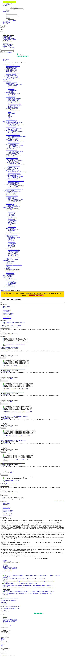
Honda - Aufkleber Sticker (13, 153)
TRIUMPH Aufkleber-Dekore (12, 179)
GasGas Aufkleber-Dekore (11, 148)
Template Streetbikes (10, 236)
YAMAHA (10, 231)
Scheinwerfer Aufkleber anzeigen (15, 98)
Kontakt (4, 622)
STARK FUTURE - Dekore (14, 173)
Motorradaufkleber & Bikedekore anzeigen (14, 122)
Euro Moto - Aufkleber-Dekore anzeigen (16, 124)
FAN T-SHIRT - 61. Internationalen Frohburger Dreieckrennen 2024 (14, 416)
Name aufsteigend (6, 310)
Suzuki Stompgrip (11, 222)
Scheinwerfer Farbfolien (13, 107)
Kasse (2, 640)
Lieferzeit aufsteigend (7, 316)
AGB (4, 618)
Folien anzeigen (11, 281)
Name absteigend (6, 311)
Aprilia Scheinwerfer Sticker (14, 99)
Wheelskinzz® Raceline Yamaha (14, 202)
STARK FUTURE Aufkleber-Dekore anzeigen (17, 171)
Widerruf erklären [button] (4, 636)
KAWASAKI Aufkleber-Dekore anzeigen (16, 163)
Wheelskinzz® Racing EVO (11, 193)
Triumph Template (11, 246)
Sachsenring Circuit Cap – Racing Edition (9, 600)
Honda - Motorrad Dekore (13, 152)
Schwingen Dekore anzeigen (14, 110)
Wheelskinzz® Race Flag (11, 197)
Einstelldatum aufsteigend (8, 313)
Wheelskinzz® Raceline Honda (14, 201)
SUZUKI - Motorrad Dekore (14, 177)
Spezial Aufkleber (11, 87)
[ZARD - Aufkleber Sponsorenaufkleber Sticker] (11, 606)
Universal (10, 225)
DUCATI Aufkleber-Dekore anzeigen (15, 145)
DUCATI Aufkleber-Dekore (11, 144)
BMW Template (11, 239)
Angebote (2, 644)
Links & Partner (9, 3)
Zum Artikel (3, 336)
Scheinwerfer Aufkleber (10, 97)
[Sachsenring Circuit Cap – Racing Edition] (9, 598)
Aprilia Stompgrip (11, 212)
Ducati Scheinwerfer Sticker (13, 101)
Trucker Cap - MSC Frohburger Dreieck (9, 483)
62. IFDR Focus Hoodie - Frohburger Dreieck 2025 (11, 347)
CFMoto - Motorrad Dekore (13, 141)
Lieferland (8, 9)
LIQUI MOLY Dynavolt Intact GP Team (14, 265)
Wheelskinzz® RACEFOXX (11, 192)
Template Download (7, 40)
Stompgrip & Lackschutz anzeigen (12, 208)
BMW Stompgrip (11, 213)
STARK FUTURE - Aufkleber (14, 174)
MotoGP (7, 266)
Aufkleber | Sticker (7, 37)
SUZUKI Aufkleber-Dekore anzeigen (15, 176)
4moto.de (7, 262)
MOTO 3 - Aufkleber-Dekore (12, 158)
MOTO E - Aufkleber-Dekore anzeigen (16, 160)
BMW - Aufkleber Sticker (13, 138)
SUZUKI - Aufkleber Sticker (14, 178)
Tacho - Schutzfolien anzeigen (14, 229)
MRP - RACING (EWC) (13, 129)
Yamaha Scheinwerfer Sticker (14, 106)
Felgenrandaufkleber (10, 92)
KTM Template (11, 244)
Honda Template (11, 242)
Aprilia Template (11, 238)
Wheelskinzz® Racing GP (11, 194)
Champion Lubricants (7, 45)
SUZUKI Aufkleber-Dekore (11, 175)
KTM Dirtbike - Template (13, 254)
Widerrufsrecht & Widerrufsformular (10, 619)
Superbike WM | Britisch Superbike (13, 269)
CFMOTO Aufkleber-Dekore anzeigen (16, 140)
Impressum (5, 617)
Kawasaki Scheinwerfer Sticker (14, 104)
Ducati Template (11, 240)
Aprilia (9, 112)
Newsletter (3, 643)
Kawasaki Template (12, 243)
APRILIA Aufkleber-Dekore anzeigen (15, 131)
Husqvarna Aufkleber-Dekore (12, 154)
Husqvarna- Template (12, 253)
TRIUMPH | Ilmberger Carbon (12, 76)
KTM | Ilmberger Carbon (11, 74)
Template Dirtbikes (9, 248)
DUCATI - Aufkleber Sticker (14, 147)
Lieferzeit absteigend (7, 318)
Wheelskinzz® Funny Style (11, 205)
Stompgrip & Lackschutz (8, 41)
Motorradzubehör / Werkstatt (9, 47)
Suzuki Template (11, 245)
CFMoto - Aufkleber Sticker (13, 143)
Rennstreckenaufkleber (12, 90)
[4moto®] (4, 25)
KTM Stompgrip (11, 219)
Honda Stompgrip (11, 216)
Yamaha (9, 118)
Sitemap (2, 645)
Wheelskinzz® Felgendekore (9, 38)
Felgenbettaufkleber (12, 95)
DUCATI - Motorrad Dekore (14, 146)
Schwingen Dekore (9, 109)
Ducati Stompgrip (11, 215)
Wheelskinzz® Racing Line (11, 198)
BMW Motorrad (11, 113)
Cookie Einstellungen (7, 624)
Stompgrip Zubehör (12, 227)
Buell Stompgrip (11, 214)
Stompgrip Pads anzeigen (13, 211)
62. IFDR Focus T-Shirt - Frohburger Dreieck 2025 (11, 325)
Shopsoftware (3, 655)
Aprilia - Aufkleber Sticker (13, 133)
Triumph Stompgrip (12, 223)
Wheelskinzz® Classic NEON (12, 196)
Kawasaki (10, 116)
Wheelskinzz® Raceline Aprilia (14, 200)
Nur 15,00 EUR (4, 603)
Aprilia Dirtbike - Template (13, 251)
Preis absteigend (6, 307)
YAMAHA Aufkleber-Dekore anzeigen (16, 185)
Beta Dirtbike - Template (13, 252)
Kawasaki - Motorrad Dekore (14, 164)
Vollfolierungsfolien (12, 283)
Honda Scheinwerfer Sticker (13, 102)
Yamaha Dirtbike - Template (13, 257)
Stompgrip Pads (9, 209)
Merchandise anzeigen (10, 261)
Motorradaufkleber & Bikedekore (9, 39)
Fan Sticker (10, 91)
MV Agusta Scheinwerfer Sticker (14, 105)
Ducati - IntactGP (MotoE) (13, 161)
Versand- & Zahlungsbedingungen (10, 620)
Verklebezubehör (9, 284)
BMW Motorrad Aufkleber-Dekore (13, 135)
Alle (4, 33)
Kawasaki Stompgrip (12, 217)
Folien (7, 280)
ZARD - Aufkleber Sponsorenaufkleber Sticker (10, 608)
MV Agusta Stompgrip (12, 220)
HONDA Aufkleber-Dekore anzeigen (15, 151)
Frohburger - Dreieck (10, 273)
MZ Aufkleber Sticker (10, 169)
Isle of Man (8, 267)
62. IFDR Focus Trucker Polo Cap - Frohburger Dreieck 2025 (13, 369)
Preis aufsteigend (6, 306)
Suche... (2, 52)
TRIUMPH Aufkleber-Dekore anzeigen (16, 181)
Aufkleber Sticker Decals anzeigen (15, 84)
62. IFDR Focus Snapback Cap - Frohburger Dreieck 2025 (12, 392)
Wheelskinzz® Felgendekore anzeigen (13, 191)
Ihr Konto (2, 639)
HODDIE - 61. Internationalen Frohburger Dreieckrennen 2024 (13, 440)
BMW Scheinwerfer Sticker (13, 100)
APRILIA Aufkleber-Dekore (11, 130)
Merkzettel (5, 21)
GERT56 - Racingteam (10, 271)
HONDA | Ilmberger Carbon (11, 70)
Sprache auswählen (9, 7)
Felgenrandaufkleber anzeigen (14, 93)
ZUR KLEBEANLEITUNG (9, 1)
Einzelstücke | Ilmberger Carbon (12, 77)
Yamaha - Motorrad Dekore (13, 186)
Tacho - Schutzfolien (10, 228)
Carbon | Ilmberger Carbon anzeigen (13, 66)
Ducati (9, 114)
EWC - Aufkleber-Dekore (11, 127)
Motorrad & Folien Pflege (8, 44)
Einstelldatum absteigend (8, 314)
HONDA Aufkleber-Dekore (11, 150)
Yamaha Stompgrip (12, 224)
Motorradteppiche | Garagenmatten (12, 270)
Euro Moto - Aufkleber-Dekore (12, 123)
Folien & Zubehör (6, 46)
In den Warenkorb (4, 380)
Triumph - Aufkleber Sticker (13, 183)
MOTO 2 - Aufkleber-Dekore (12, 156)
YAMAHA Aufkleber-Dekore (12, 184)
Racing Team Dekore (7, 36)
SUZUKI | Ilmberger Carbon (11, 75)
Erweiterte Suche (8, 52)
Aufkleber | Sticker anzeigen (11, 82)
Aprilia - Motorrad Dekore (13, 132)
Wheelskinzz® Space (10, 204)
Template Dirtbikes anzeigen (14, 250)
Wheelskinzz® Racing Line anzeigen (15, 199)
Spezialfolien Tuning (12, 282)
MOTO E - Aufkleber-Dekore (12, 159)
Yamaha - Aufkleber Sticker (13, 187)
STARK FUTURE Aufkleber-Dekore (13, 170)
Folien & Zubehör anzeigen (11, 278)
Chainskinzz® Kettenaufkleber (12, 108)
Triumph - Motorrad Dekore (13, 182)
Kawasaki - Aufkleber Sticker (14, 166)
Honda (9, 115)
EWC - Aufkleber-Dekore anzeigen (15, 128)
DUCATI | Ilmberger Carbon (11, 71)
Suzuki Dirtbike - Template (13, 255)
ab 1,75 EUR (3, 610)
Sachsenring (8, 268)
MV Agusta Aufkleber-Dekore (12, 168)
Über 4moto (8, 4)
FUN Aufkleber (11, 89)
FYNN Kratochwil (9, 263)
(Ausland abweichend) (5, 328)
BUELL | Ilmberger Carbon (11, 69)
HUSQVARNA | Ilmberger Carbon (13, 72)
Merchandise (5, 43)
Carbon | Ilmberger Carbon (8, 35)
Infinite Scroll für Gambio (59, 501)
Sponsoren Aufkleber (12, 85)
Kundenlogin (6, 11)
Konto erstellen (11, 19)
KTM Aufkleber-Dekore (10, 167)
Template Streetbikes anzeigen (14, 237)
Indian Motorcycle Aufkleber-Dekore (13, 155)
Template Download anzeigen (12, 235)
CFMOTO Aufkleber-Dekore (11, 139)
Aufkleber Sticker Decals (11, 83)
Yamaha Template (11, 247)
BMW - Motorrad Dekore (13, 137)
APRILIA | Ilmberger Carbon (11, 67)
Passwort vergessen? (12, 20)
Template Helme (9, 258)
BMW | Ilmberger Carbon (11, 68)
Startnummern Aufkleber (13, 86)
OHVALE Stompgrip (12, 221)
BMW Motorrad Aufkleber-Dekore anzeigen (17, 136)
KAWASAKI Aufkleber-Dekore (12, 162)
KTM (9, 117)
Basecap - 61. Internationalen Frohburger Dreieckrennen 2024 (13, 463)
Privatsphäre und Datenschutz (9, 621)
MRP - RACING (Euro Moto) (14, 125)
